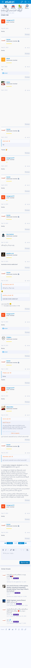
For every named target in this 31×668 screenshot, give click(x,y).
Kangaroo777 (10, 20)
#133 (28, 322)
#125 (28, 137)
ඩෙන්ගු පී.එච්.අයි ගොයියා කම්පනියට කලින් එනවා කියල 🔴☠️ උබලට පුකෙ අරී (17, 611)
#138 (28, 453)
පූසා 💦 (9, 620)
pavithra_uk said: (7, 295)
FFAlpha (8, 337)
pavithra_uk (10, 253)
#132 (28, 280)
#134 (28, 345)
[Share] (25, 28)
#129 (28, 223)
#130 (28, 242)
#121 (28, 28)
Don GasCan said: (7, 284)
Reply (28, 34)
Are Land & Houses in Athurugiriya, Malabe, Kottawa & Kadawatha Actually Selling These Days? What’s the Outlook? (18, 588)
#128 (28, 204)
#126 (28, 166)
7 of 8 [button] (15, 543)
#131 (28, 261)
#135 (28, 369)
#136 (28, 396)
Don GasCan (10, 234)
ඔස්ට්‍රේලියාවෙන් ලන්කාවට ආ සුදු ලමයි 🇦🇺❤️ (16, 575)
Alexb (8, 58)
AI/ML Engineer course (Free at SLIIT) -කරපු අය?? (16, 601)
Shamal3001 (14, 605)
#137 (28, 415)
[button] (3, 1)
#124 (28, 90)
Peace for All (11, 581)
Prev (10, 543)
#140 (28, 532)
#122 (28, 47)
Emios (8, 82)
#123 (28, 67)
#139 (28, 513)
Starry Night (10, 604)
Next (20, 543)
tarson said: (6, 419)
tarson (4, 13)
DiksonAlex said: (7, 456)
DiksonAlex (9, 407)
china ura (9, 592)
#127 (28, 185)
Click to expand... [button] (15, 433)
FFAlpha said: (6, 373)
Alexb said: (5, 141)
